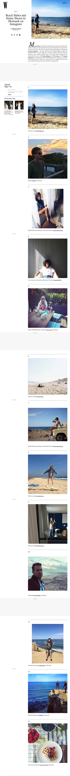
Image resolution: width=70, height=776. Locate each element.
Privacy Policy (13, 92)
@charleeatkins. (39, 396)
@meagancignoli (44, 765)
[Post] (14, 35)
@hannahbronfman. (58, 230)
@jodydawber (41, 665)
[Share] (12, 35)
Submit (9, 94)
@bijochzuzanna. (40, 546)
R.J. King (57, 56)
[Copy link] (17, 35)
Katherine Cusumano (16, 28)
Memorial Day (34, 46)
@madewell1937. (57, 280)
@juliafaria (40, 715)
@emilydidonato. (40, 131)
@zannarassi (49, 330)
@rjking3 (33, 181)
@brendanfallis (36, 595)
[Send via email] (20, 35)
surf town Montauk (33, 51)
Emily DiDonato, (47, 56)
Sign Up (8, 85)
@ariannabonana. (39, 496)
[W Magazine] (5, 5)
